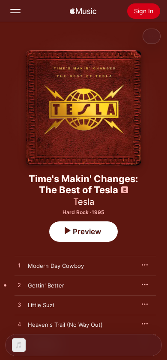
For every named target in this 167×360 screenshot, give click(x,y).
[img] (83, 11)
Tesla (83, 202)
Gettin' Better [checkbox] (46, 285)
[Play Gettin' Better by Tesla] (19, 285)
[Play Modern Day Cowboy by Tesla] (19, 266)
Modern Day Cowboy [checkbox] (56, 265)
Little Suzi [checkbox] (41, 305)
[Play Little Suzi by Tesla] (19, 305)
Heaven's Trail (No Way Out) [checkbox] (65, 324)
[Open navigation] (15, 11)
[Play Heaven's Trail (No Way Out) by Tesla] (19, 324)
